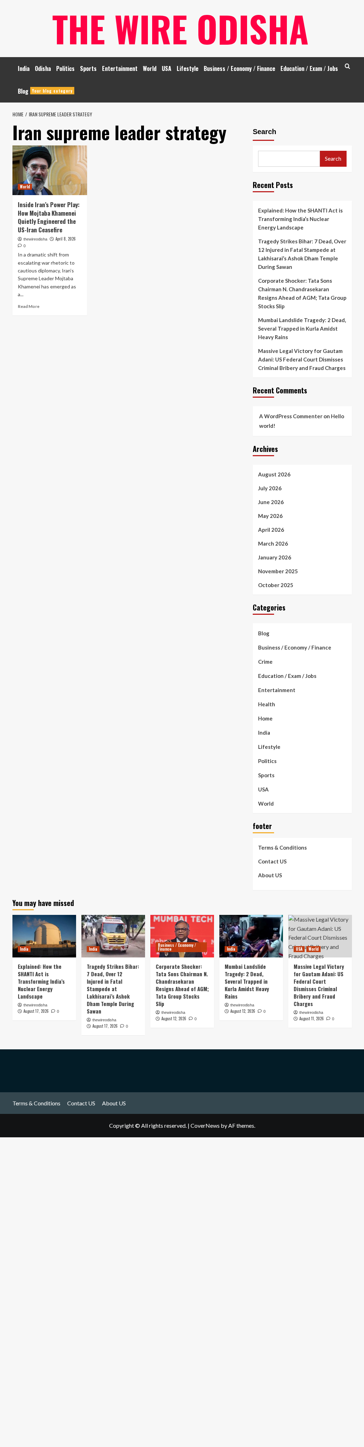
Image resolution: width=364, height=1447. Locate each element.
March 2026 (273, 543)
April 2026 (271, 529)
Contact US (272, 861)
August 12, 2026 (173, 1018)
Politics (65, 68)
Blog (45, 91)
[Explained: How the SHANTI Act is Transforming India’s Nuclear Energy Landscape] (44, 936)
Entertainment (120, 68)
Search (264, 132)
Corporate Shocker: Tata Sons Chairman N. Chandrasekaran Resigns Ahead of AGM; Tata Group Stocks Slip (302, 293)
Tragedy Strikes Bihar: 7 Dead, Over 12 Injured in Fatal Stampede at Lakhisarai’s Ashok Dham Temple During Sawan (302, 254)
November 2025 (278, 571)
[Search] (347, 66)
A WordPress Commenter (290, 416)
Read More (28, 306)
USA (166, 68)
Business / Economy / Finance (239, 68)
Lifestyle (187, 68)
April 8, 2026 (65, 239)
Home (265, 718)
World (149, 68)
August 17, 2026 (36, 1011)
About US (270, 875)
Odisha (43, 68)
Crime (265, 661)
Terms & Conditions (282, 847)
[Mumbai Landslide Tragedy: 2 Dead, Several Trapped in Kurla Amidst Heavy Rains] (251, 936)
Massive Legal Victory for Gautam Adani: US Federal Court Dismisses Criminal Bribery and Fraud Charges (302, 359)
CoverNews (205, 1125)
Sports (88, 68)
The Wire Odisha (180, 28)
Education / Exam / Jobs (309, 68)
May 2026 (270, 516)
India (24, 68)
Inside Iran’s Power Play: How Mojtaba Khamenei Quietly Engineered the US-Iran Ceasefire (49, 217)
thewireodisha (35, 239)
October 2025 (275, 585)
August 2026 (274, 474)
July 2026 (270, 488)
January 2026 (274, 557)
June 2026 (271, 502)
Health (266, 704)
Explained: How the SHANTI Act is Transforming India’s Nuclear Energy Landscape (300, 219)
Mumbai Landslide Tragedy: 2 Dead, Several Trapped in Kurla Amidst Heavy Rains (302, 328)
